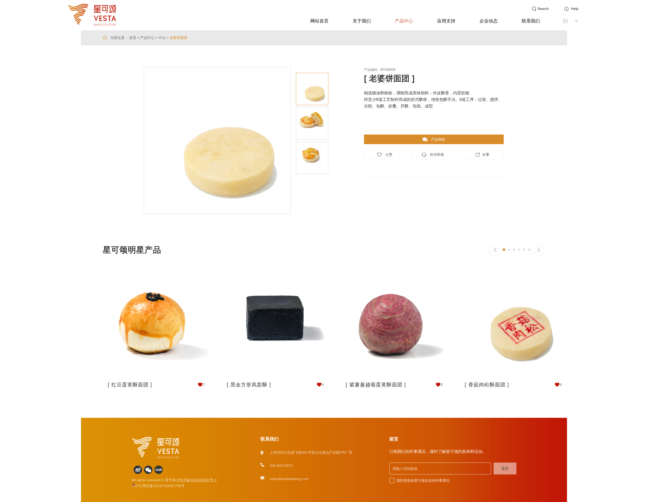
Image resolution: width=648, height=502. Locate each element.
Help (574, 9)
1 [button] (504, 250)
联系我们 (531, 21)
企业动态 (488, 21)
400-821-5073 (281, 466)
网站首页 (319, 21)
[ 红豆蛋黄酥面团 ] (130, 384)
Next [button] (332, 140)
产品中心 (404, 21)
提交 (505, 468)
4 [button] (519, 250)
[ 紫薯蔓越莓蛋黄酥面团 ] (376, 384)
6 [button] (529, 250)
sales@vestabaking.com (289, 479)
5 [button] (524, 250)
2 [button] (509, 250)
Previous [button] (127, 140)
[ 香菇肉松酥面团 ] (487, 384)
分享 (485, 154)
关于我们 (362, 21)
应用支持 (446, 21)
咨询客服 (436, 154)
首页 (132, 38)
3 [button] (514, 250)
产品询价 (437, 139)
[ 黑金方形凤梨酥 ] (249, 384)
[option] (217, 141)
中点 (162, 38)
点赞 (388, 154)
